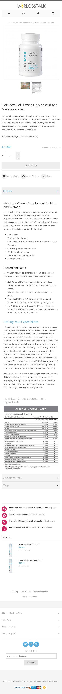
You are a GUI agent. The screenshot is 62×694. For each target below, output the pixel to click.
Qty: (3, 156)
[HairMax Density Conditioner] (10, 566)
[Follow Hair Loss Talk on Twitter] (25, 644)
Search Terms (26, 592)
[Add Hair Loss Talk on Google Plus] (36, 644)
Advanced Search (41, 592)
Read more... (49, 521)
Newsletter (31, 651)
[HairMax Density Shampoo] (10, 550)
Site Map (14, 592)
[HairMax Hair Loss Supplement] (25, 85)
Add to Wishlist (25, 551)
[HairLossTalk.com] (31, 5)
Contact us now (38, 514)
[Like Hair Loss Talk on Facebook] (31, 644)
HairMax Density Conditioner (30, 560)
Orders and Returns (29, 597)
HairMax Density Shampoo (29, 545)
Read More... (49, 528)
